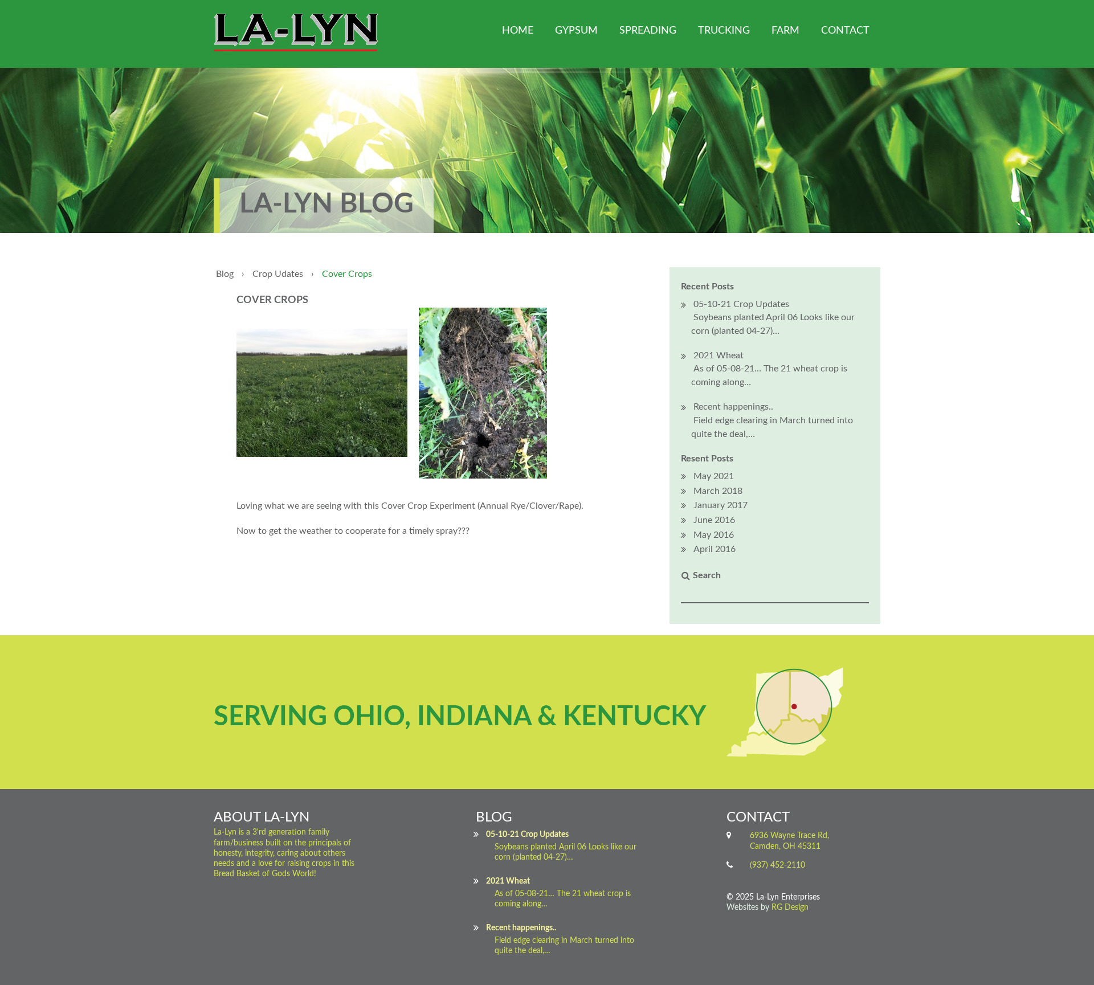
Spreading (647, 31)
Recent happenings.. (733, 406)
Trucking (724, 31)
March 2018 (717, 491)
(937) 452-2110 (777, 865)
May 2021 (713, 476)
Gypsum (576, 31)
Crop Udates (277, 274)
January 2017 (720, 505)
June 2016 (714, 520)
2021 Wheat (718, 355)
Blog (225, 274)
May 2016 (713, 534)
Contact (845, 31)
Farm (785, 31)
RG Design (790, 908)
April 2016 (714, 549)
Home (517, 31)
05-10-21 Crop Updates (741, 304)
